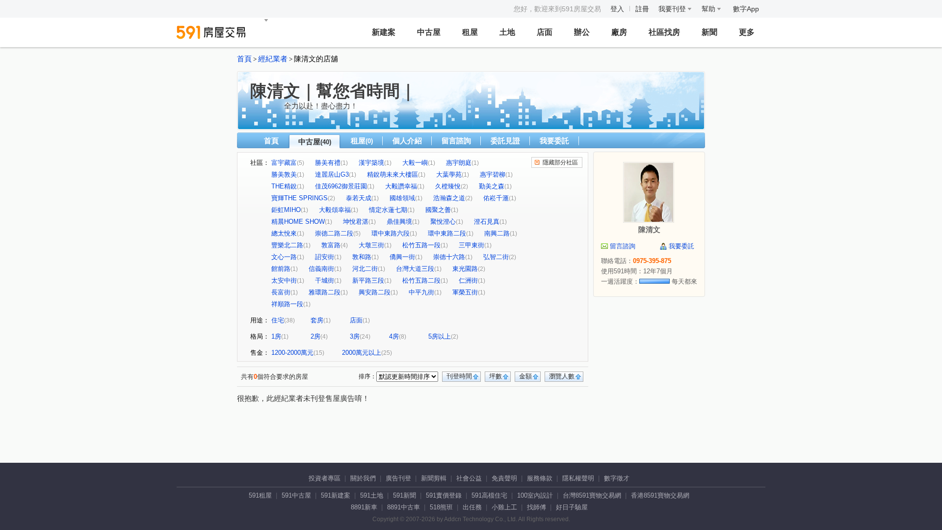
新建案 (383, 32)
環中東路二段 (447, 233)
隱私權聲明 (578, 478)
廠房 (619, 32)
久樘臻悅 (448, 186)
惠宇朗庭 (458, 162)
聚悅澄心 (443, 221)
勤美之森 (491, 186)
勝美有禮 (327, 162)
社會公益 (469, 478)
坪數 (495, 376)
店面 (544, 32)
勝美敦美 (284, 174)
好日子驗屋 (572, 507)
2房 (315, 336)
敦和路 (361, 257)
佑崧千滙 (496, 198)
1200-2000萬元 (292, 352)
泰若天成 (358, 198)
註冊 (642, 9)
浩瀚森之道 (449, 198)
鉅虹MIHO (286, 209)
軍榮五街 (465, 292)
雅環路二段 (324, 292)
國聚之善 (438, 209)
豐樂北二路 (287, 245)
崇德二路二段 (334, 233)
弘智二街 (496, 257)
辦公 (582, 32)
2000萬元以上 (361, 352)
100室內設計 (535, 495)
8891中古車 (403, 507)
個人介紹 (407, 140)
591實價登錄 (444, 495)
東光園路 (465, 268)
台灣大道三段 (415, 268)
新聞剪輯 (433, 478)
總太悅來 (284, 233)
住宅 (277, 320)
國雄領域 (402, 198)
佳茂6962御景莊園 (341, 186)
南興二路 (497, 233)
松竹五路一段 (421, 245)
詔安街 (324, 257)
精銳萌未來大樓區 (392, 174)
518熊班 (441, 507)
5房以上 (439, 336)
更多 (747, 32)
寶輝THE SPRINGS (299, 198)
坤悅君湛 (355, 221)
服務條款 (539, 478)
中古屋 (429, 32)
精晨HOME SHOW (298, 221)
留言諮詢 (456, 140)
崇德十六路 (449, 257)
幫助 (709, 9)
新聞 (709, 32)
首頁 (244, 59)
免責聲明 (504, 478)
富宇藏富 (284, 162)
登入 (617, 9)
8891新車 (364, 507)
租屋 (470, 32)
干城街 (324, 280)
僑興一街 (402, 257)
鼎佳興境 (399, 221)
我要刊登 (673, 9)
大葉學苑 (449, 174)
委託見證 (505, 140)
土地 (507, 32)
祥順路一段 (287, 304)
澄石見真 (486, 221)
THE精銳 (284, 186)
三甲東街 (471, 245)
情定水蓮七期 (388, 209)
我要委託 (554, 140)
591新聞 (404, 495)
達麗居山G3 (332, 174)
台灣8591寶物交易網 (592, 495)
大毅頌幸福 (335, 209)
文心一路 (284, 257)
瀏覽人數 (562, 376)
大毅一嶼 (415, 162)
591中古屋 (296, 495)
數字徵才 (616, 478)
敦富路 (330, 245)
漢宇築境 (371, 162)
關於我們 (363, 478)
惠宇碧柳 (492, 174)
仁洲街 (468, 280)
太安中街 (284, 280)
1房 (276, 336)
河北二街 (365, 268)
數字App (746, 9)
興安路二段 (375, 292)
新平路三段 (368, 280)
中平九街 (421, 292)
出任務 (472, 507)
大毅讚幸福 (401, 186)
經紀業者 (273, 59)
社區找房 (664, 32)
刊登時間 (459, 376)
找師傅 (536, 507)
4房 (394, 336)
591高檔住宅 (489, 495)
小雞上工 (504, 507)
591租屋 (260, 495)
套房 (317, 320)
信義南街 (321, 268)
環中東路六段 (390, 233)
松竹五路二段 (421, 280)
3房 (355, 336)
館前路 (280, 268)
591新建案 (335, 495)
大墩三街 (371, 245)
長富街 (280, 292)
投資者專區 (324, 478)
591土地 (371, 495)
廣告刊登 (398, 478)
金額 (525, 376)
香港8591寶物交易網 (660, 495)
